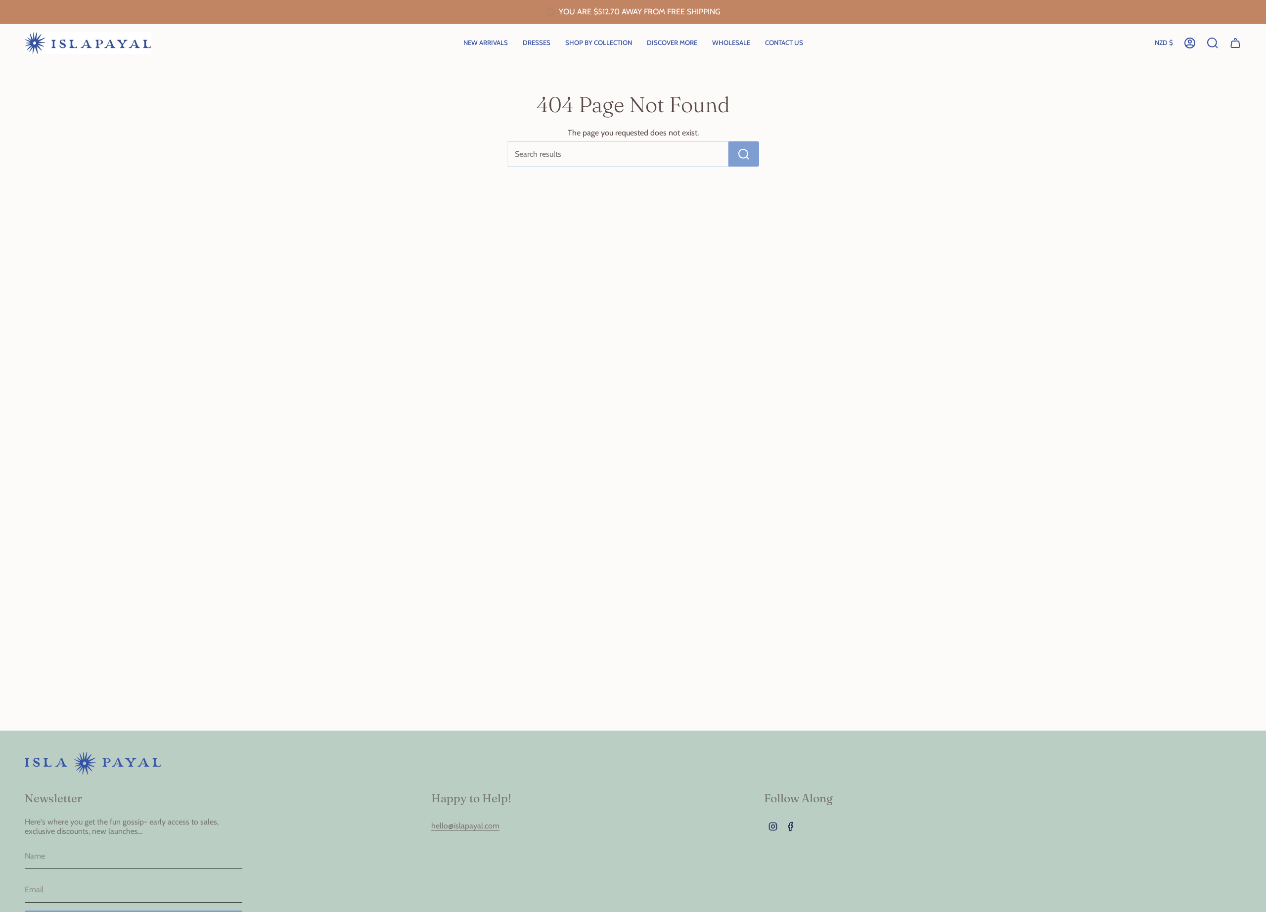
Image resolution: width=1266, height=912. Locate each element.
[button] (598, 43)
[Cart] (1235, 43)
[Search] (743, 154)
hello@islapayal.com (465, 825)
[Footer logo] (93, 763)
